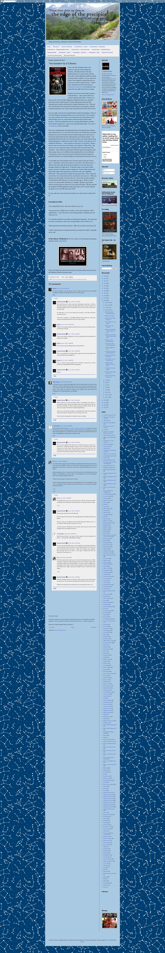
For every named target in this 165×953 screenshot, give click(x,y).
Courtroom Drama (107, 576)
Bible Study (106, 519)
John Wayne (106, 682)
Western (105, 871)
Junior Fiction (106, 684)
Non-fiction (106, 776)
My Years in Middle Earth (109, 761)
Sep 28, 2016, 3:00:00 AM (70, 534)
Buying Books (106, 543)
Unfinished (106, 865)
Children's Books (107, 551)
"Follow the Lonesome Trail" (108, 426)
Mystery (105, 768)
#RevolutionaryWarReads (109, 469)
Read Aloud (106, 816)
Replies (56, 298)
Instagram (105, 661)
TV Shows (105, 863)
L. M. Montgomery (107, 692)
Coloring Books (107, 570)
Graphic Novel (106, 628)
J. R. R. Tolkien (106, 667)
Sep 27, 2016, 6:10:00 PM (67, 343)
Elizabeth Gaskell (107, 602)
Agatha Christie (107, 500)
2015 (105, 400)
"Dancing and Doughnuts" (109, 422)
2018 (105, 295)
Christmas (105, 560)
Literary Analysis (107, 700)
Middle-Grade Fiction (108, 721)
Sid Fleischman (107, 842)
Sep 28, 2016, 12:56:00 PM (65, 557)
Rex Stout (105, 823)
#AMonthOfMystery (108, 460)
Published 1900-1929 (108, 799)
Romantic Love (107, 827)
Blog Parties (106, 529)
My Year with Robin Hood (109, 754)
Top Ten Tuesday (107, 859)
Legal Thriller (106, 696)
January (107, 397)
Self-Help (105, 831)
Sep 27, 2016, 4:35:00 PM (74, 442)
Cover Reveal (106, 578)
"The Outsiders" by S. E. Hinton (110, 322)
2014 (105, 402)
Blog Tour (105, 533)
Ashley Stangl (56, 382)
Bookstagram (106, 538)
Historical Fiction (107, 643)
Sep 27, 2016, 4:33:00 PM (74, 400)
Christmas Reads (51, 52)
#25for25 (105, 458)
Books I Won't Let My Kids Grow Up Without (109, 535)
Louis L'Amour (107, 706)
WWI (104, 879)
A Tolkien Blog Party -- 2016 (110, 348)
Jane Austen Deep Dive (108, 673)
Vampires (105, 867)
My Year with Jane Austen (109, 750)
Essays (104, 608)
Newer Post (51, 627)
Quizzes (105, 812)
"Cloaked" (105, 420)
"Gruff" (105, 429)
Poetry (104, 790)
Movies (105, 735)
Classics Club (106, 568)
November (108, 305)
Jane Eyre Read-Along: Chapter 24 (110, 376)
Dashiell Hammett (107, 584)
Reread (79, 279)
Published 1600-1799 (108, 792)
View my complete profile (108, 94)
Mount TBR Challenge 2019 (109, 728)
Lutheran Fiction (107, 708)
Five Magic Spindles (108, 619)
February (107, 395)
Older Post (93, 627)
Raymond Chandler (107, 814)
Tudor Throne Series (108, 861)
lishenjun (108, 940)
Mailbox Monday (107, 712)
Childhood (105, 549)
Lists (104, 698)
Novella (105, 782)
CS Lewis (105, 582)
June (106, 385)
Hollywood (106, 647)
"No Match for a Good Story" (108, 441)
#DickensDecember (108, 465)
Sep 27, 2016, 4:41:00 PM (74, 511)
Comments (106, 173)
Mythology (105, 770)
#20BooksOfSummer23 (108, 456)
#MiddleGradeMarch (108, 467)
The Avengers (106, 857)
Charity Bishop (106, 547)
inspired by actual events (75, 87)
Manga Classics (107, 716)
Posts (105, 170)
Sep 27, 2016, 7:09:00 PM (67, 360)
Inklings (105, 657)
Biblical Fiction (107, 521)
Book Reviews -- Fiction (81, 46)
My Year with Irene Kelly (109, 747)
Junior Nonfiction (107, 686)
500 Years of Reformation (109, 487)
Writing (105, 877)
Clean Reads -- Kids (94, 52)
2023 (105, 283)
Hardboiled (106, 636)
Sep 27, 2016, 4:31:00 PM (73, 334)
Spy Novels (106, 849)
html (105, 154)
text (105, 157)
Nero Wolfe (106, 772)
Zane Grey (105, 885)
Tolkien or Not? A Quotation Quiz (109, 340)
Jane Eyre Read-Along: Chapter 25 (110, 372)
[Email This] (65, 277)
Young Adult (84, 279)
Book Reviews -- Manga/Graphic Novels (58, 49)
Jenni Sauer (106, 680)
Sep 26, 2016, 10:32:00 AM (67, 324)
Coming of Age (59, 279)
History (105, 645)
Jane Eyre (105, 675)
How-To (105, 651)
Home (49, 46)
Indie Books (106, 655)
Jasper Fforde (106, 677)
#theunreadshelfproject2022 (109, 480)
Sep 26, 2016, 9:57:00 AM (74, 302)
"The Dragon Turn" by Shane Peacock (110, 359)
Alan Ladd (105, 502)
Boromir (105, 541)
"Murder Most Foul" (108, 435)
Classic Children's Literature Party (107, 563)
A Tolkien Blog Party (108, 494)
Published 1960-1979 (72, 279)
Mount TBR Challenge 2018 (109, 725)
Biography (105, 525)
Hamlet (105, 634)
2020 (105, 290)
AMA (104, 504)
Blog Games (106, 527)
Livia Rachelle (56, 426)
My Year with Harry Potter (109, 743)
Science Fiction (107, 829)
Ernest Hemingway (107, 606)
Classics (54, 279)
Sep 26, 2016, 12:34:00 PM (66, 426)
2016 (105, 300)
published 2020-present (108, 809)
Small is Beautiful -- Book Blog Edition (110, 312)
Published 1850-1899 (108, 796)
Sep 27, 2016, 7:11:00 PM (73, 370)
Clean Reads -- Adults (64, 52)
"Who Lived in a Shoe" (108, 454)
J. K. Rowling (106, 665)
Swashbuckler (106, 855)
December (107, 302)
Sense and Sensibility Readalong (108, 833)
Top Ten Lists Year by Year (54, 55)
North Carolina (107, 778)
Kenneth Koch (106, 690)
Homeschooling (107, 649)
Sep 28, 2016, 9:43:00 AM (74, 543)
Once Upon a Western (108, 784)
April (106, 390)
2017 (105, 298)
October (107, 307)
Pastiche (105, 786)
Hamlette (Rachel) (61, 302)
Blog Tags (105, 531)
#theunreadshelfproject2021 (109, 476)
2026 (105, 276)
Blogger (82, 941)
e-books (105, 600)
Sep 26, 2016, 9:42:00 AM (63, 288)
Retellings (105, 820)
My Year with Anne (107, 739)
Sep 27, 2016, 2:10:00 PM (65, 498)
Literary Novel (106, 704)
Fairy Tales (106, 612)
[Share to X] (69, 277)
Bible (104, 517)
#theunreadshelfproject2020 (109, 473)
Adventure (105, 498)
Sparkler (105, 846)
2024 (105, 281)
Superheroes (106, 851)
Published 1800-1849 (108, 794)
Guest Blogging (106, 630)
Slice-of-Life (106, 845)
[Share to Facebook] (70, 277)
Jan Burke (105, 669)
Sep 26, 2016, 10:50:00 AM (65, 382)
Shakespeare (106, 836)
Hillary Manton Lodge (108, 641)
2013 (105, 405)
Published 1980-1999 (108, 805)
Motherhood (106, 723)
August (107, 380)
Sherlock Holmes (107, 838)
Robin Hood (106, 825)
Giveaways (106, 626)
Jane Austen (106, 671)
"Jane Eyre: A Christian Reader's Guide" (108, 432)
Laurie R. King (106, 694)
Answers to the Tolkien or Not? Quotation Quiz (110, 331)
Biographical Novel (107, 523)
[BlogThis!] (67, 277)
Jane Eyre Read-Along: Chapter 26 (110, 355)
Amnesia (105, 506)
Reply (54, 295)
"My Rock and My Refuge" (109, 437)
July (106, 382)
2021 (105, 288)
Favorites (66, 279)
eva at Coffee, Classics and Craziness (77, 428)
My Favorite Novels (69, 55)
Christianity (106, 558)
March (107, 392)
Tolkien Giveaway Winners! (109, 326)
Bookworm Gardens (109, 316)
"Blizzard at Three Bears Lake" (109, 417)
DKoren (54, 288)
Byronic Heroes (107, 545)
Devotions (105, 589)
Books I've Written (67, 46)
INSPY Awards (106, 659)
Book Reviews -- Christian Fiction (101, 49)
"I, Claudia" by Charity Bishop (110, 368)
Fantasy (105, 615)
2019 (105, 293)
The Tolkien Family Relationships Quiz (110, 344)
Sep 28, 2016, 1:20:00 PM (74, 577)
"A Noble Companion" (108, 415)
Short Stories (106, 840)
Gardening (105, 624)
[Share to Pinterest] (72, 277)
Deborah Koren (107, 586)
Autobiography (106, 514)
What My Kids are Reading (109, 873)
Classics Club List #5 (107, 52)
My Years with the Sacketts (109, 764)
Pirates (105, 788)
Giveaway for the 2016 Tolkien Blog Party (110, 352)
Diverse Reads (106, 594)
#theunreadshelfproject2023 (109, 484)
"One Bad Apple (107, 444)
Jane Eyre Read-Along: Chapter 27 (110, 318)
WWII (105, 881)
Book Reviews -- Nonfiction (97, 46)
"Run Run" (105, 448)
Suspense (105, 853)
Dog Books (106, 596)
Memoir (105, 718)
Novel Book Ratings (108, 780)
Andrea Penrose (107, 508)
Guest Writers (106, 632)
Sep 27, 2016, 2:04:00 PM (61, 461)
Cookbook (105, 574)
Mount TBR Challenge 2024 (108, 732)
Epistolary (105, 604)
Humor (105, 653)
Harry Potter (106, 639)
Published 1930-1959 (108, 801)
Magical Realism (107, 710)
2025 (105, 278)
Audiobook (106, 512)
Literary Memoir (107, 702)
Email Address (106, 147)
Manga (105, 714)
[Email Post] (62, 277)
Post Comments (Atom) (60, 630)
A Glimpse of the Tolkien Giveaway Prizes (110, 364)
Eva (53, 461)
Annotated (105, 510)
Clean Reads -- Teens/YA (79, 52)
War (104, 869)
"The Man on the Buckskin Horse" (109, 451)
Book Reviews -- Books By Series (81, 49)
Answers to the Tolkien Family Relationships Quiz (110, 336)
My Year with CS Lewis (108, 741)
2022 (105, 286)
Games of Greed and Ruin (109, 621)
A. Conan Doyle (107, 496)
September (108, 310)
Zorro (104, 887)
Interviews (105, 663)
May (106, 387)
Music (104, 737)
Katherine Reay (107, 688)
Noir (104, 774)
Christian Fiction (107, 553)
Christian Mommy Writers (109, 555)
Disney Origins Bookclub (109, 591)
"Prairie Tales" (106, 446)
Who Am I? (56, 46)
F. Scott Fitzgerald (107, 610)
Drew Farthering (107, 598)
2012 (105, 407)
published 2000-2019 (108, 807)
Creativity (105, 580)
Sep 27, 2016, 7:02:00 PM (74, 351)
